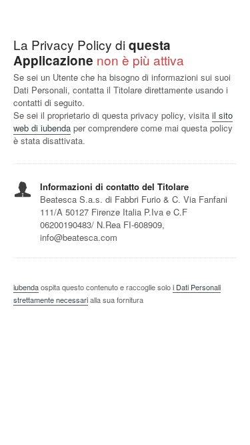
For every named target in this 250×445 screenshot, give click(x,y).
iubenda (26, 287)
